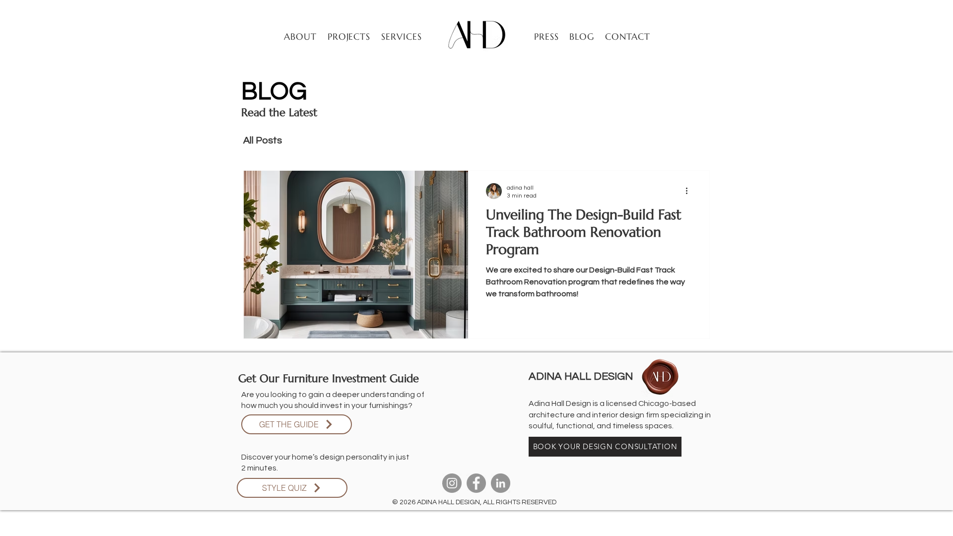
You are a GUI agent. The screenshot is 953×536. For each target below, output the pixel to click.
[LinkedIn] (500, 483)
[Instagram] (452, 483)
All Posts (262, 140)
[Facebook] (476, 483)
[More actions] (690, 191)
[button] (350, 36)
